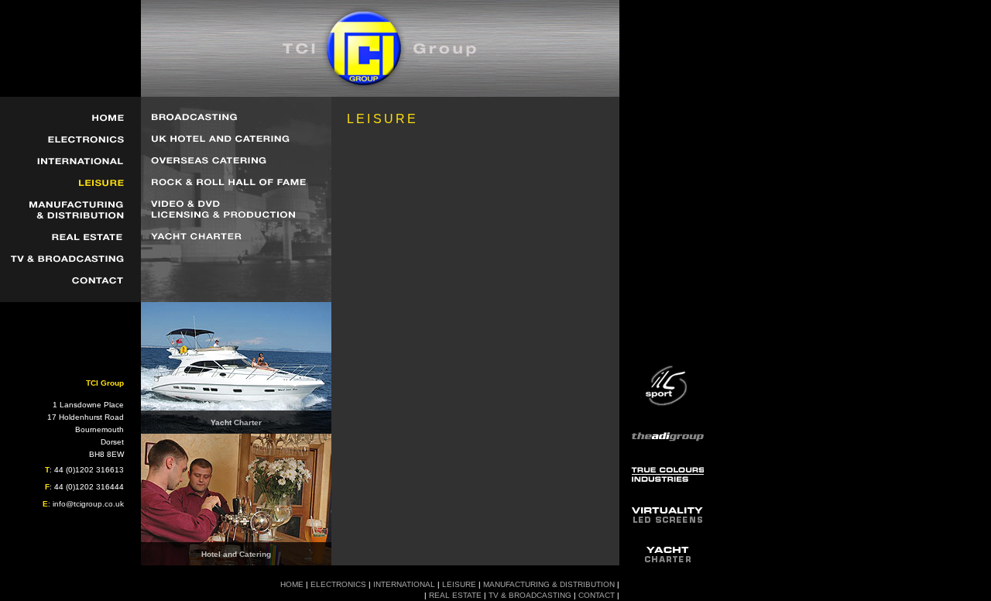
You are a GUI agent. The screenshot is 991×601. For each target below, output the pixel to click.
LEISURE (459, 584)
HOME (291, 584)
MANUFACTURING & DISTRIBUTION (549, 584)
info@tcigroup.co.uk (88, 504)
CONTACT (596, 595)
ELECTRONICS (338, 584)
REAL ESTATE (455, 595)
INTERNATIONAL (404, 584)
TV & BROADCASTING (530, 595)
